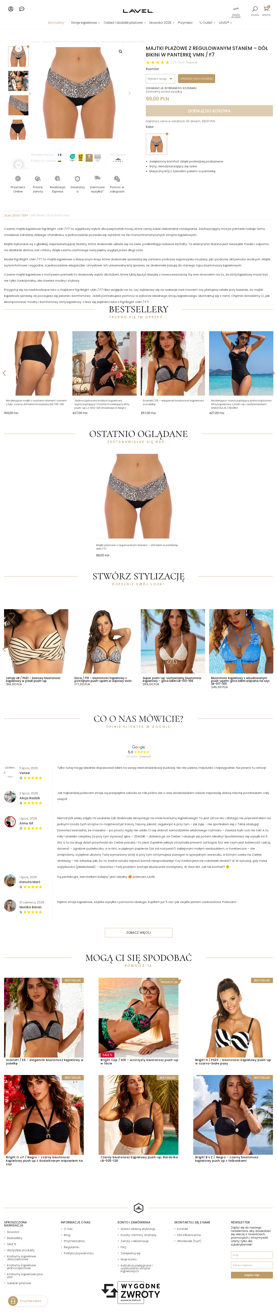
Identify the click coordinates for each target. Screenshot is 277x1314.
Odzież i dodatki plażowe (123, 23)
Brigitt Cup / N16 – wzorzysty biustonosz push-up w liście (139, 1061)
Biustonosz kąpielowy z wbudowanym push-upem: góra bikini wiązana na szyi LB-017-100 (240, 681)
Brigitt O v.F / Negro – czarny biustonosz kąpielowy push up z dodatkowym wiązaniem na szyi (44, 1160)
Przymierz (185, 23)
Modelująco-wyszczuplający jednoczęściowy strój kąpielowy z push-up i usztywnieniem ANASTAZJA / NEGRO (241, 404)
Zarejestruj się (131, 1253)
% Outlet (205, 23)
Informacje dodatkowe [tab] (50, 215)
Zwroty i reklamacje (135, 1241)
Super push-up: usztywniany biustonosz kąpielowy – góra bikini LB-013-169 (172, 679)
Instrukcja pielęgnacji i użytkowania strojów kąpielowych (136, 1268)
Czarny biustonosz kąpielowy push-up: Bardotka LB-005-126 (139, 1159)
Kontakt (182, 1229)
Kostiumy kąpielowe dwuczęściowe (21, 1257)
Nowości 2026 (160, 23)
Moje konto (129, 1259)
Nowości (13, 1232)
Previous (30, 93)
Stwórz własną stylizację (138, 1229)
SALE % (11, 1244)
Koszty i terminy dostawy (139, 1235)
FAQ (123, 1247)
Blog (67, 1235)
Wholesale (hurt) (189, 1241)
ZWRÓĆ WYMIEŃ (235, 16)
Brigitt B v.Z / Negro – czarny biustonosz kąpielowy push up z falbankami (227, 1159)
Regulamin (71, 1247)
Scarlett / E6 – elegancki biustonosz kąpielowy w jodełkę (173, 402)
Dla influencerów (189, 1235)
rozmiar (152, 69)
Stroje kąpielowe (84, 23)
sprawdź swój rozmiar (196, 79)
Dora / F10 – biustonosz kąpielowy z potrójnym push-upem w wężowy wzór (103, 679)
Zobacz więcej (138, 932)
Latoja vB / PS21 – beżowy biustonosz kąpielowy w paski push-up (33, 679)
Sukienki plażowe (19, 1283)
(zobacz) (191, 62)
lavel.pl (36, 41)
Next (129, 93)
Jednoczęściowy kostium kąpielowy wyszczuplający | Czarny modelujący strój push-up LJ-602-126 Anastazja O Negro (101, 404)
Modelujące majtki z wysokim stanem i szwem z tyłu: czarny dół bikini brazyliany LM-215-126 (36, 402)
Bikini (96, 41)
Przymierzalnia (74, 1241)
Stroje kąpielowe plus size (77, 41)
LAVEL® (224, 23)
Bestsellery (56, 23)
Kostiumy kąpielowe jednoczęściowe (21, 1266)
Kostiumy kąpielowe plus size (25, 1275)
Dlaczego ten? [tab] (16, 215)
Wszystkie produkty (21, 1250)
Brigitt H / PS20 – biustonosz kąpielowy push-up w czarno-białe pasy (233, 1061)
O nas (68, 1229)
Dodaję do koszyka (209, 111)
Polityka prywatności (78, 1253)
